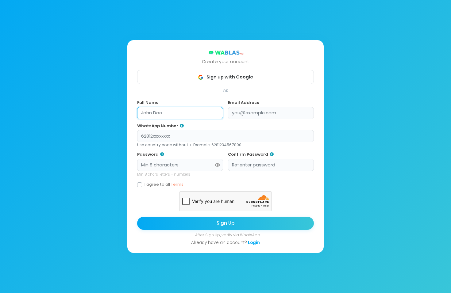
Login (254, 242)
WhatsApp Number (157, 126)
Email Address (243, 102)
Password (148, 155)
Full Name (148, 102)
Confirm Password (248, 155)
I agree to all (164, 185)
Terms (177, 185)
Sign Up (225, 223)
